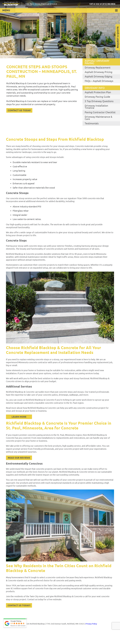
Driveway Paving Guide (97, 96)
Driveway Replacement (97, 67)
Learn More (19, 416)
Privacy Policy (91, 624)
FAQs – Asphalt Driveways (99, 81)
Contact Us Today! (19, 605)
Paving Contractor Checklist (100, 112)
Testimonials (92, 123)
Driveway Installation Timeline (96, 106)
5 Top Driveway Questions (99, 101)
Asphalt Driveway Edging (98, 76)
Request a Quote (118, 37)
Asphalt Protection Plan (98, 92)
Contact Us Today (19, 110)
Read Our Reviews (19, 457)
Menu (6, 10)
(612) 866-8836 (108, 4)
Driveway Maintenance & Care (98, 118)
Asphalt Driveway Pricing (98, 72)
